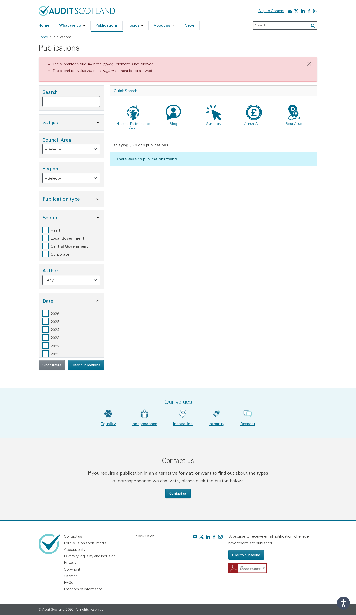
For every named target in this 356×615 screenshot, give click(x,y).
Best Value (294, 123)
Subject (73, 122)
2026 (55, 313)
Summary (213, 123)
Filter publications (85, 365)
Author (50, 271)
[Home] (77, 10)
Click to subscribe (246, 554)
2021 (55, 353)
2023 (55, 337)
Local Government (67, 238)
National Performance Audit (133, 125)
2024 (55, 329)
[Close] (309, 63)
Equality (108, 423)
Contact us (178, 493)
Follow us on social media (85, 542)
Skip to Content (271, 10)
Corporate (60, 254)
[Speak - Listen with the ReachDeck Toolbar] (343, 603)
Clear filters (51, 365)
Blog (173, 123)
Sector (73, 217)
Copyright (72, 569)
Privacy (70, 562)
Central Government (69, 246)
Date (71, 301)
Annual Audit (253, 123)
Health (56, 230)
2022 (55, 345)
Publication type (73, 199)
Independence (144, 423)
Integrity (216, 423)
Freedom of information (83, 588)
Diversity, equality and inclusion (90, 555)
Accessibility (74, 549)
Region (50, 169)
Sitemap (71, 575)
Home (43, 37)
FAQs (68, 582)
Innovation (183, 423)
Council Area (56, 140)
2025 (55, 321)
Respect (247, 423)
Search (50, 92)
